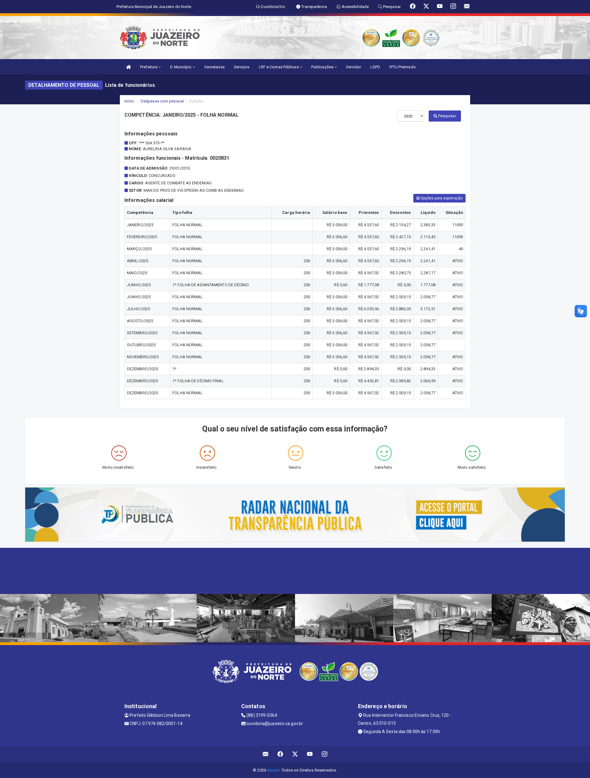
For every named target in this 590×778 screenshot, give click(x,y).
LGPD (375, 67)
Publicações (322, 67)
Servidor (353, 67)
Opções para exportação (440, 198)
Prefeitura (149, 67)
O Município (181, 67)
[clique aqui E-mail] (265, 754)
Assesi (273, 770)
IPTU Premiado (402, 67)
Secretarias (214, 67)
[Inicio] (128, 67)
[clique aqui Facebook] (280, 754)
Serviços (242, 67)
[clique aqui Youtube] (310, 754)
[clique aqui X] (295, 754)
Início (129, 101)
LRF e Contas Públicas (279, 67)
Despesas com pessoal (162, 101)
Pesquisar (446, 116)
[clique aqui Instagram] (324, 754)
